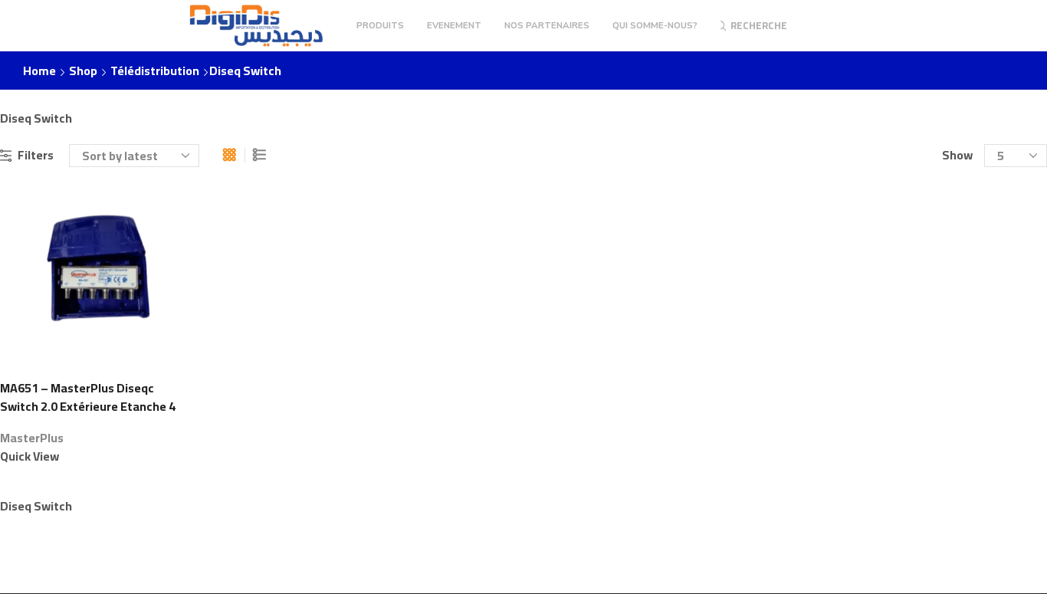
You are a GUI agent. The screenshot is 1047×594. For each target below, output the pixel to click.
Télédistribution (154, 71)
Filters (36, 155)
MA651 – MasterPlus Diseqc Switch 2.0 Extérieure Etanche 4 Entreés (88, 407)
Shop (83, 71)
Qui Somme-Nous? (654, 25)
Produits (380, 25)
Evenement (454, 25)
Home (39, 71)
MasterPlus (32, 437)
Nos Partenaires (546, 25)
